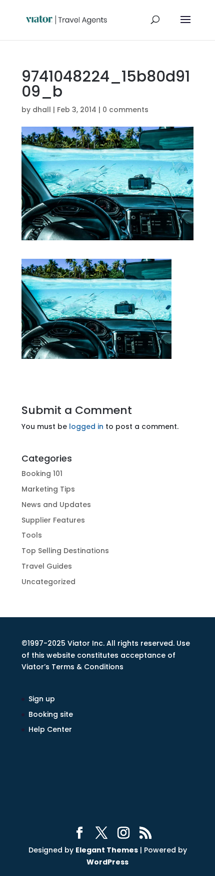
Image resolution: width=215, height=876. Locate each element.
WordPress (107, 862)
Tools (32, 535)
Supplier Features (53, 520)
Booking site (50, 714)
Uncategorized (49, 582)
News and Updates (56, 505)
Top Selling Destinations (65, 551)
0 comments (125, 110)
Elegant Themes (107, 850)
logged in (86, 426)
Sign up (41, 699)
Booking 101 (42, 474)
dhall (41, 110)
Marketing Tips (48, 489)
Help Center (50, 729)
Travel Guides (47, 566)
